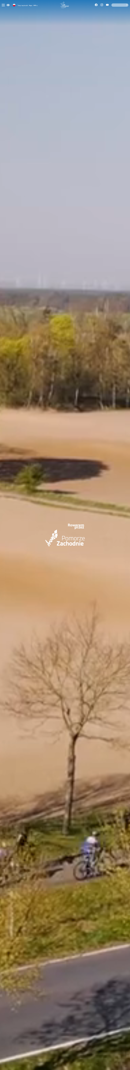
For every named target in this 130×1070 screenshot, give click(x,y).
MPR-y (35, 5)
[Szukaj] (126, 5)
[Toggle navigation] (3, 5)
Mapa (30, 5)
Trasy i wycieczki (23, 5)
